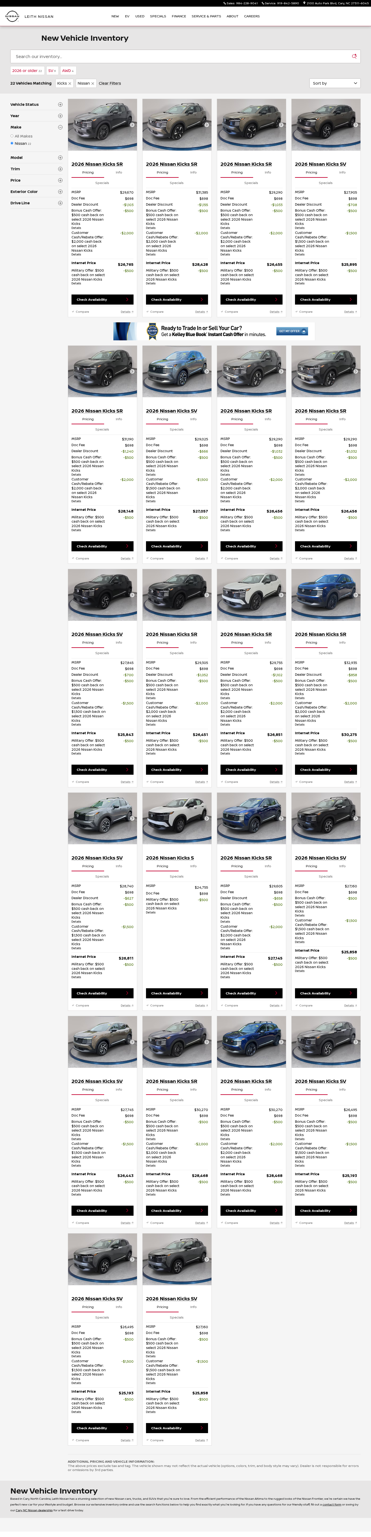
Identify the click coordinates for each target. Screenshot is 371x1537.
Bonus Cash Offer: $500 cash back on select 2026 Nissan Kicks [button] (87, 219)
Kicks (62, 83)
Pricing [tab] (88, 172)
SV (52, 70)
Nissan (84, 83)
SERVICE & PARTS (206, 16)
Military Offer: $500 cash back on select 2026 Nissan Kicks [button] (88, 276)
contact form (331, 1504)
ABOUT (233, 16)
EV (127, 16)
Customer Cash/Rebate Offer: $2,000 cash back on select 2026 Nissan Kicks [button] (87, 243)
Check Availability (92, 299)
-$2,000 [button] (127, 233)
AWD (68, 70)
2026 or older (27, 70)
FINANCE (179, 16)
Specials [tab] (102, 182)
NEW (115, 16)
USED (139, 16)
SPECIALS (158, 16)
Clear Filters (110, 83)
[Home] (12, 16)
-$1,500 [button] (351, 233)
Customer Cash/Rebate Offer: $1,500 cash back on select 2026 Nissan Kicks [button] (312, 243)
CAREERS (252, 16)
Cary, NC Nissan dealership (34, 1510)
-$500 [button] (128, 210)
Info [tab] (119, 172)
